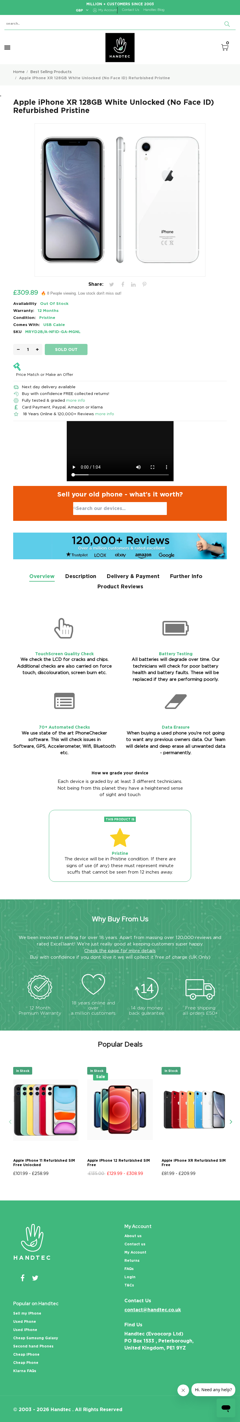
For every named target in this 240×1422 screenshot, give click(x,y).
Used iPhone (25, 1330)
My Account (135, 1252)
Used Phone (24, 1321)
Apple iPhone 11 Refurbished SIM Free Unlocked (44, 1162)
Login (130, 1277)
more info (75, 400)
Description (80, 576)
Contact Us (130, 9)
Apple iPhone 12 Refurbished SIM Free (118, 1162)
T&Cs (129, 1285)
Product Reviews (120, 586)
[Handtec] (120, 47)
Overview (42, 576)
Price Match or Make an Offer (44, 374)
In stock (22, 1071)
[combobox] (120, 508)
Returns (132, 1260)
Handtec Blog (153, 9)
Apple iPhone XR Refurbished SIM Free (194, 1162)
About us (133, 1236)
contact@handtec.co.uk (152, 1310)
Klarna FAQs (24, 1371)
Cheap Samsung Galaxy (35, 1338)
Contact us (134, 1244)
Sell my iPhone (27, 1313)
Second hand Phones (33, 1346)
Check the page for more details (120, 950)
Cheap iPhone (26, 1354)
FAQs (129, 1268)
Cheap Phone (25, 1362)
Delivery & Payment (133, 576)
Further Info (186, 576)
